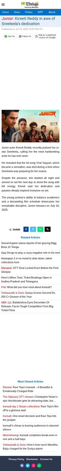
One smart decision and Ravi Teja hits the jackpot (29, 418)
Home (5, 12)
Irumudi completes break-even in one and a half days (30, 437)
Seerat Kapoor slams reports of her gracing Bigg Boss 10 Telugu (28, 245)
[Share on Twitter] (33, 229)
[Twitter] (28, 465)
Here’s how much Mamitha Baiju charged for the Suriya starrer (30, 446)
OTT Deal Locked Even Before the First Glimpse (29, 270)
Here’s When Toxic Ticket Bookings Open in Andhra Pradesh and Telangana (26, 279)
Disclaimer (32, 459)
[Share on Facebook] (26, 229)
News (17, 12)
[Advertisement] (30, 75)
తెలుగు (52, 12)
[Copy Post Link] (48, 229)
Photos (29, 12)
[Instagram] (33, 465)
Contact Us (46, 459)
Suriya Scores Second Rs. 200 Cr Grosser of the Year (28, 294)
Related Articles (30, 237)
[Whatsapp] (39, 465)
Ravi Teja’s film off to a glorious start (30, 408)
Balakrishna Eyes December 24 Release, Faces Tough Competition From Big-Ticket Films (27, 306)
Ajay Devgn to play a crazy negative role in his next (30, 252)
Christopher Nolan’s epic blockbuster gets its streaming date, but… (30, 398)
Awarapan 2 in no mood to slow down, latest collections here (26, 260)
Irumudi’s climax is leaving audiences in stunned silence (31, 427)
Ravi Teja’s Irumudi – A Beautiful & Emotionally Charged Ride (28, 389)
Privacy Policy (17, 459)
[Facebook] (22, 465)
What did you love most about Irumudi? (26, 287)
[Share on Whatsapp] (40, 229)
